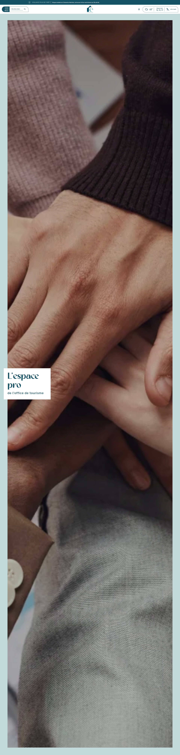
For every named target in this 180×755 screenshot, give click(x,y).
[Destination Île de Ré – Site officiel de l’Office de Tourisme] (90, 9)
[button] (18, 9)
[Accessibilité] (139, 9)
